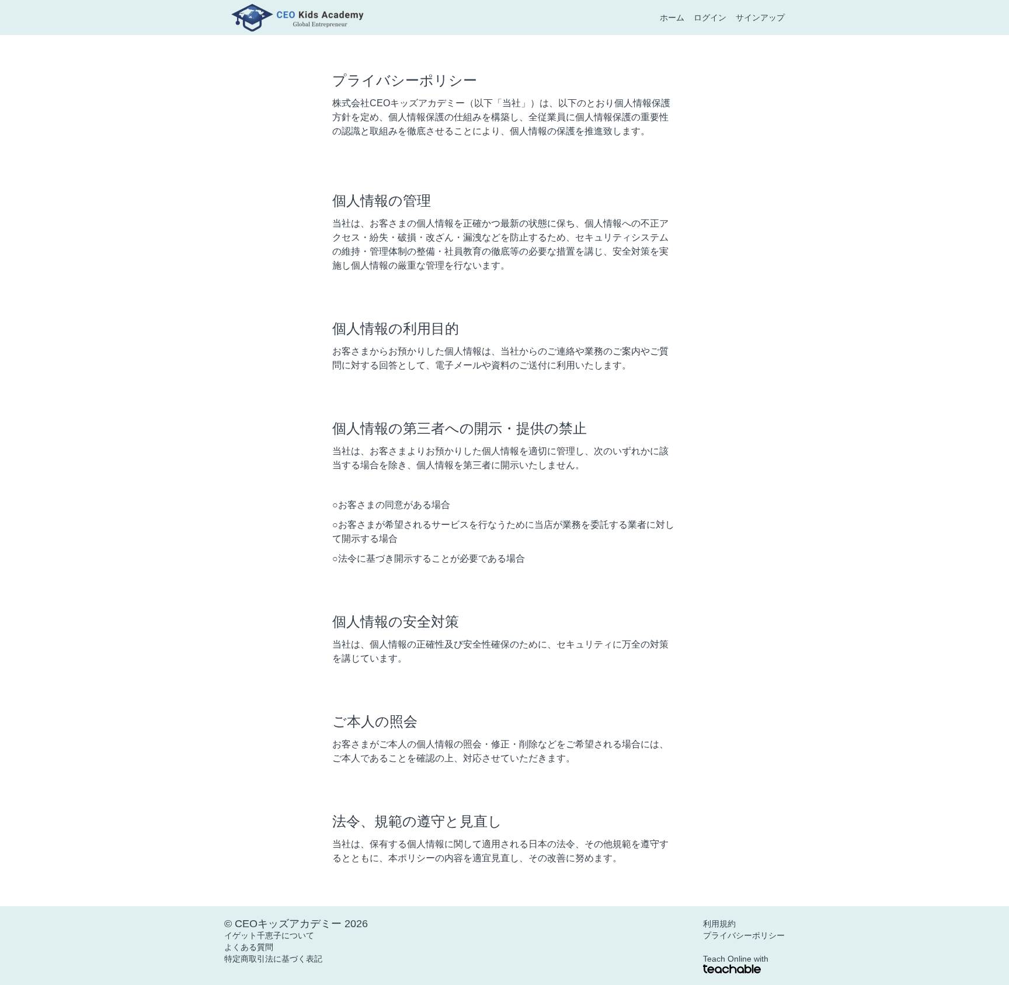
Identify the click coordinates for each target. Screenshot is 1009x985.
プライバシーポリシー (744, 935)
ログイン (710, 17)
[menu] (717, 17)
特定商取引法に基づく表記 (273, 958)
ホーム (672, 17)
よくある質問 (248, 947)
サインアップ (760, 17)
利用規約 (719, 923)
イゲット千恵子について (269, 935)
